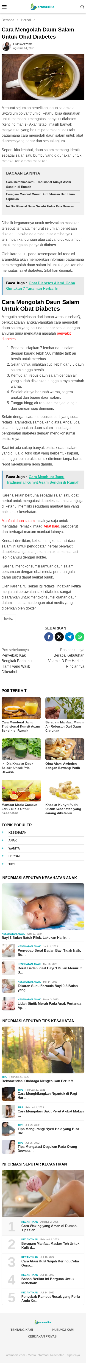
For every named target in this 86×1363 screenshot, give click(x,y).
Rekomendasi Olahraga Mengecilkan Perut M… (39, 1081)
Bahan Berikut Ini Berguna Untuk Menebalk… (47, 1281)
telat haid (51, 526)
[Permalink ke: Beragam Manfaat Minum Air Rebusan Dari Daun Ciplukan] (65, 708)
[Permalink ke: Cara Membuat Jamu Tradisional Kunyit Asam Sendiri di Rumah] (21, 708)
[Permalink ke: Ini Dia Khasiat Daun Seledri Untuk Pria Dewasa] (21, 749)
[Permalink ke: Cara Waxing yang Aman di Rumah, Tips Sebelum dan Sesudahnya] (43, 1193)
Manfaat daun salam (18, 521)
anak (12, 840)
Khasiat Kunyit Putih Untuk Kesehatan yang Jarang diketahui (63, 809)
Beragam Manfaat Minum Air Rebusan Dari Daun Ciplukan (64, 726)
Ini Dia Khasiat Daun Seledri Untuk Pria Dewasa (40, 206)
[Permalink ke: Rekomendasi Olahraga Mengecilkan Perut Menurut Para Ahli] (43, 1050)
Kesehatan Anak (13, 933)
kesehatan (17, 832)
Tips (4, 1076)
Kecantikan (29, 1221)
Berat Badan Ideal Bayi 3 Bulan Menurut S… (50, 970)
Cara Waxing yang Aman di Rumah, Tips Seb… (49, 1228)
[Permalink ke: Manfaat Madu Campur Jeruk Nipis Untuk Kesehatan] (21, 790)
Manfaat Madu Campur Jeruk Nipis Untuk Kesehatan (19, 809)
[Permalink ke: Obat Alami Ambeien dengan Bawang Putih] (65, 749)
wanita (14, 848)
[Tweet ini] (59, 636)
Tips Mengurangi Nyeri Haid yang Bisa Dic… (48, 1131)
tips (11, 864)
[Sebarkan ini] (48, 636)
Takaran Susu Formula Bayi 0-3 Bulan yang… (48, 988)
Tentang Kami (22, 1330)
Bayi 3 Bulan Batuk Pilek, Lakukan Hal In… (36, 938)
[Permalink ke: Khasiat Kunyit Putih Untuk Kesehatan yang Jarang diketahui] (65, 790)
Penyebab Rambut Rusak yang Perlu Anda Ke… (50, 1299)
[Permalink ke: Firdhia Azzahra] (6, 46)
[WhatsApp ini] (79, 636)
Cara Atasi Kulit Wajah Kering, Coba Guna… (50, 1263)
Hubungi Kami (63, 1330)
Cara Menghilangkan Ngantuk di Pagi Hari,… (47, 1096)
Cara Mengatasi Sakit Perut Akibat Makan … (51, 1113)
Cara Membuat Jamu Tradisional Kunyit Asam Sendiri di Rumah (21, 726)
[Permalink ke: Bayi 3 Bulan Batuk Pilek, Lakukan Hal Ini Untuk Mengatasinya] (43, 906)
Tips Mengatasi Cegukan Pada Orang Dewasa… (47, 1149)
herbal (8, 618)
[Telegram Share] (69, 636)
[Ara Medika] (43, 6)
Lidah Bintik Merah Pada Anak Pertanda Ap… (49, 1006)
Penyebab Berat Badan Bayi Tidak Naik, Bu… (49, 952)
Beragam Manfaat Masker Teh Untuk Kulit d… (50, 1246)
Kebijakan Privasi (43, 1336)
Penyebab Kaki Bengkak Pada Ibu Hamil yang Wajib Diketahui (17, 661)
